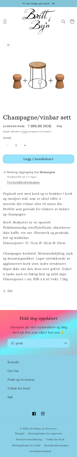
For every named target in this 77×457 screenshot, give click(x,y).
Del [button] (10, 291)
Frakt (25, 131)
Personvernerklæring (29, 439)
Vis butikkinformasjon (23, 182)
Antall (7, 138)
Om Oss (13, 371)
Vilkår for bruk (18, 388)
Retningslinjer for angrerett (45, 433)
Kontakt (13, 362)
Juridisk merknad (40, 451)
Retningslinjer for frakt (26, 445)
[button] (5, 21)
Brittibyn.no (37, 428)
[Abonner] (65, 343)
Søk (10, 397)
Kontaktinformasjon (56, 445)
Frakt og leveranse (21, 379)
